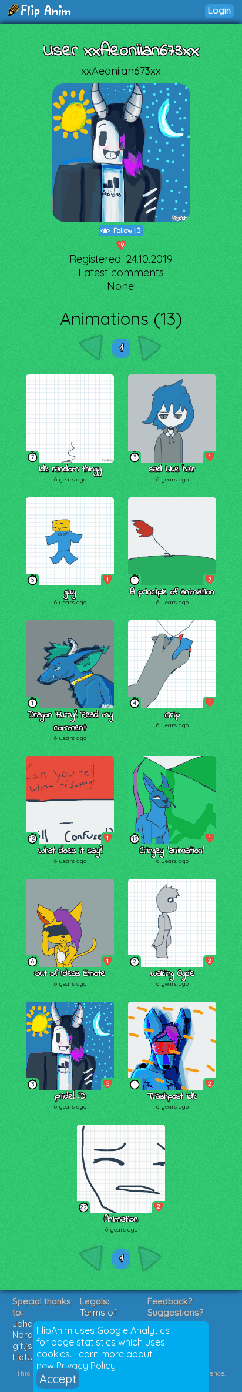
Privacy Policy (86, 1365)
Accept (57, 1378)
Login (219, 10)
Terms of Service (98, 1318)
